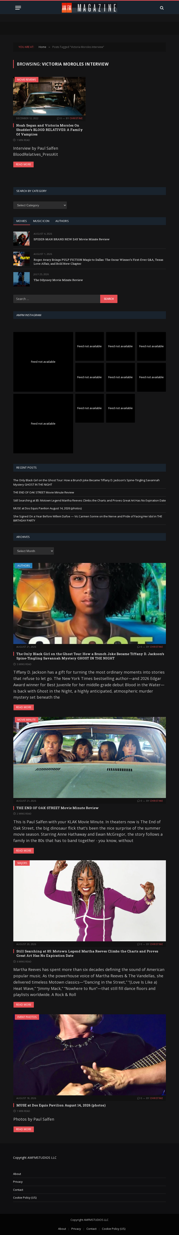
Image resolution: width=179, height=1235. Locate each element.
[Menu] (18, 8)
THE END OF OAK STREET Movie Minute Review (43, 492)
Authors (23, 566)
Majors (22, 863)
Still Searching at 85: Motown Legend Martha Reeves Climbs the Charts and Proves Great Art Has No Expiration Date (89, 500)
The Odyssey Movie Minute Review (58, 280)
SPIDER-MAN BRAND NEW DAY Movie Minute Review (72, 239)
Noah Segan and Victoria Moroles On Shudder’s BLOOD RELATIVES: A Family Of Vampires (49, 129)
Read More (23, 164)
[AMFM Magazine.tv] (89, 8)
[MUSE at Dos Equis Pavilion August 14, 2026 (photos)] (89, 1054)
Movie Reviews (26, 79)
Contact (18, 1190)
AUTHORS (62, 221)
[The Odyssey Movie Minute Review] (21, 279)
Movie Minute (26, 720)
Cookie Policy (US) (24, 1197)
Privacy (18, 1182)
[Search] (161, 8)
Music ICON (41, 221)
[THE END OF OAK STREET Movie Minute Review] (89, 757)
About (17, 1174)
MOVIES (21, 221)
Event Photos (26, 1017)
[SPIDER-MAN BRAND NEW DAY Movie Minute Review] (21, 239)
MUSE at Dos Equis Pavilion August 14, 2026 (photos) (47, 508)
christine (76, 118)
